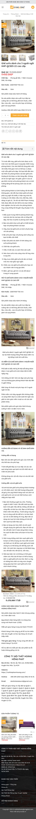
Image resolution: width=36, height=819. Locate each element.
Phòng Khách (15, 14)
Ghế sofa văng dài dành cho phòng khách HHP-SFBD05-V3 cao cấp (8, 736)
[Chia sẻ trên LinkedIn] (20, 131)
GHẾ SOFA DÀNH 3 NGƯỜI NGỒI (22, 362)
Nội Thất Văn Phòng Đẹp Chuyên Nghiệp (14, 793)
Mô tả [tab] (3, 143)
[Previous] (4, 36)
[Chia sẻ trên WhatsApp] (3, 131)
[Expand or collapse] (32, 148)
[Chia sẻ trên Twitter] (10, 131)
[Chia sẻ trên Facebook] (6, 131)
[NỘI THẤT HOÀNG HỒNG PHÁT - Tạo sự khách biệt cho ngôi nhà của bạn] (17, 7)
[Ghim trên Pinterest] (17, 131)
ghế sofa (18, 483)
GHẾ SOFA (30, 448)
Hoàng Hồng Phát (16, 355)
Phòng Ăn (4, 787)
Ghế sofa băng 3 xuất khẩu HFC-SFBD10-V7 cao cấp (25, 736)
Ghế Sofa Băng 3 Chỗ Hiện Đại (17, 124)
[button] (2, 7)
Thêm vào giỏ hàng (20, 115)
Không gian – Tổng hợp (8, 784)
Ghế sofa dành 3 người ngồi (12, 127)
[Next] (31, 36)
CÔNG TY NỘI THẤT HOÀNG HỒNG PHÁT (18, 657)
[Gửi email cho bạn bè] (13, 131)
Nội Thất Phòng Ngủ (7, 790)
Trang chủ (6, 14)
